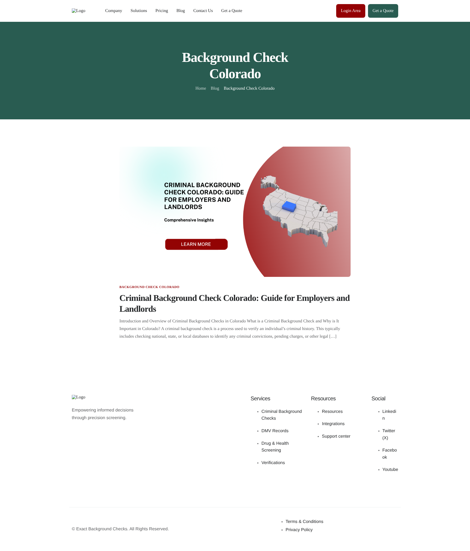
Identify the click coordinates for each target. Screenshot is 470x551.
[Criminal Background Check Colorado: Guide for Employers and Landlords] (235, 211)
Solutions (139, 10)
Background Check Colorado (149, 287)
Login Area (350, 10)
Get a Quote (231, 10)
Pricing (161, 10)
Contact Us (203, 10)
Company (113, 10)
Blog (181, 10)
